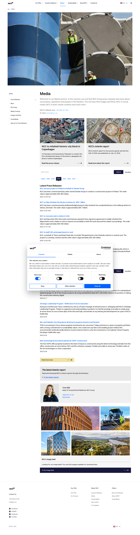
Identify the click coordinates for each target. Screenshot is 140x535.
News (12, 103)
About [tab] (98, 254)
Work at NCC (95, 502)
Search (118, 172)
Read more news (47, 360)
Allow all (97, 286)
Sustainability (95, 499)
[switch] (59, 278)
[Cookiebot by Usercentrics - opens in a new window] (102, 248)
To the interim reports (51, 377)
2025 (53, 179)
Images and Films (16, 115)
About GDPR (115, 496)
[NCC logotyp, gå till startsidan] (39, 488)
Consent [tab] (41, 254)
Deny (42, 286)
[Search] (131, 3)
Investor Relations (96, 493)
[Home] (8, 9)
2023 (64, 179)
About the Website (117, 493)
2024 (58, 179)
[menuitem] (39, 3)
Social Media (14, 119)
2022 (69, 179)
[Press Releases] (35, 100)
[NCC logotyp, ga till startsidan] (11, 3)
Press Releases (15, 99)
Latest (43, 179)
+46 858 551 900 (62, 110)
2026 (48, 179)
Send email (66, 397)
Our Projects (74, 496)
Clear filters (128, 172)
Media (93, 496)
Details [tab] (70, 254)
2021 (74, 179)
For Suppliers (95, 505)
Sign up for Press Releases (19, 123)
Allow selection (70, 286)
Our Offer (74, 493)
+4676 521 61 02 (68, 395)
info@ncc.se (12, 502)
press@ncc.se (52, 113)
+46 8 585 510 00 (14, 499)
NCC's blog (14, 107)
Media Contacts (15, 111)
